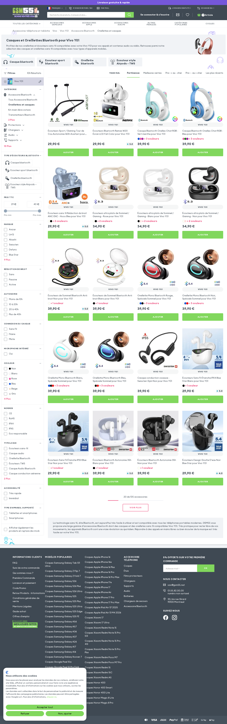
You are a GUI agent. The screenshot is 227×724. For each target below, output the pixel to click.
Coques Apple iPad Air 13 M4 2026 (103, 612)
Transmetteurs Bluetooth (21, 114)
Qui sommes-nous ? (23, 573)
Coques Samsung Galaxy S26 (60, 581)
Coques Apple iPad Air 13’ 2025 (101, 607)
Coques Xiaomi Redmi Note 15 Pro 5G (102, 634)
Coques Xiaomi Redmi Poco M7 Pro (103, 662)
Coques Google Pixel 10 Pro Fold (62, 667)
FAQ (15, 562)
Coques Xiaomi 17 (94, 617)
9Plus (7, 259)
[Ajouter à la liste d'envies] (84, 86)
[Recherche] (129, 15)
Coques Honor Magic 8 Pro (99, 702)
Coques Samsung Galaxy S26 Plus (63, 586)
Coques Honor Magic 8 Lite (99, 697)
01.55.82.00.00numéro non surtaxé (178, 592)
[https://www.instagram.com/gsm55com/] (174, 617)
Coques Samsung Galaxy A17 (60, 646)
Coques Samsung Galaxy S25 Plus (63, 601)
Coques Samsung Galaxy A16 (60, 651)
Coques (128, 565)
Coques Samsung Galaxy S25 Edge (63, 611)
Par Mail (105, 8)
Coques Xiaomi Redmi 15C (98, 672)
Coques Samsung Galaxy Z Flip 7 (62, 571)
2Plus (11, 119)
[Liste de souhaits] (187, 14)
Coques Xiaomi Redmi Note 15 (100, 627)
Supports (129, 586)
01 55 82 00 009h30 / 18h (83, 8)
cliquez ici (51, 697)
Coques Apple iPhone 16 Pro (99, 572)
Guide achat (19, 611)
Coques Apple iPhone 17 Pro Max (102, 602)
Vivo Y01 (64, 30)
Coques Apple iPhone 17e (98, 582)
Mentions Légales (22, 606)
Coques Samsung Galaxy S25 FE (62, 616)
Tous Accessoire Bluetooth (22, 99)
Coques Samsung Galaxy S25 (60, 596)
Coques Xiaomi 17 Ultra (97, 622)
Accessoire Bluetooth (83, 30)
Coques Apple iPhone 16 (97, 557)
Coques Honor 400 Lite (97, 692)
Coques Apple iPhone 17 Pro (99, 597)
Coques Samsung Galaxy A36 (61, 631)
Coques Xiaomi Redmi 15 (98, 667)
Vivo (55, 30)
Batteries (129, 596)
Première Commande (24, 578)
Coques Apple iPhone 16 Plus (100, 567)
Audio (127, 591)
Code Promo (19, 588)
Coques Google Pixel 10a (58, 661)
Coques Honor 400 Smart (98, 687)
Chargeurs (129, 581)
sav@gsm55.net (176, 585)
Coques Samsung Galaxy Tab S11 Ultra (62, 564)
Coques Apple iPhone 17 (97, 587)
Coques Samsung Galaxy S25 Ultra (63, 606)
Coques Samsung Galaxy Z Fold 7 (63, 576)
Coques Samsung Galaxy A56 (61, 621)
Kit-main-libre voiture (19, 109)
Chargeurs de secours (136, 601)
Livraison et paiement (24, 583)
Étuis (126, 570)
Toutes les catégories (25, 23)
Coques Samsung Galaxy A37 (61, 636)
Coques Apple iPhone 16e (98, 562)
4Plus (7, 398)
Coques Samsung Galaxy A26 (61, 641)
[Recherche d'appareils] (40, 81)
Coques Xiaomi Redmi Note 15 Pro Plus (102, 651)
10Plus (7, 146)
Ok (205, 568)
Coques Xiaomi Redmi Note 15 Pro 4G (102, 642)
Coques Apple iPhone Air (98, 592)
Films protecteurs (133, 575)
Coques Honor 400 (95, 682)
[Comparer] (77, 86)
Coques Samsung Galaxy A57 (61, 626)
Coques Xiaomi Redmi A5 (98, 677)
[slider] (5, 210)
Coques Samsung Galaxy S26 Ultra (63, 591)
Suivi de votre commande (26, 567)
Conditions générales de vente (26, 600)
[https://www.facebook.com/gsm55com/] (165, 617)
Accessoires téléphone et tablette (31, 30)
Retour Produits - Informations (29, 593)
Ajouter (68, 152)
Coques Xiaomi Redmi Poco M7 (101, 657)
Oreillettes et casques (109, 30)
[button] (157, 138)
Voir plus (135, 507)
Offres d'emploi (21, 616)
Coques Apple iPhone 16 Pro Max (102, 577)
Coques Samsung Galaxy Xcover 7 (63, 656)
